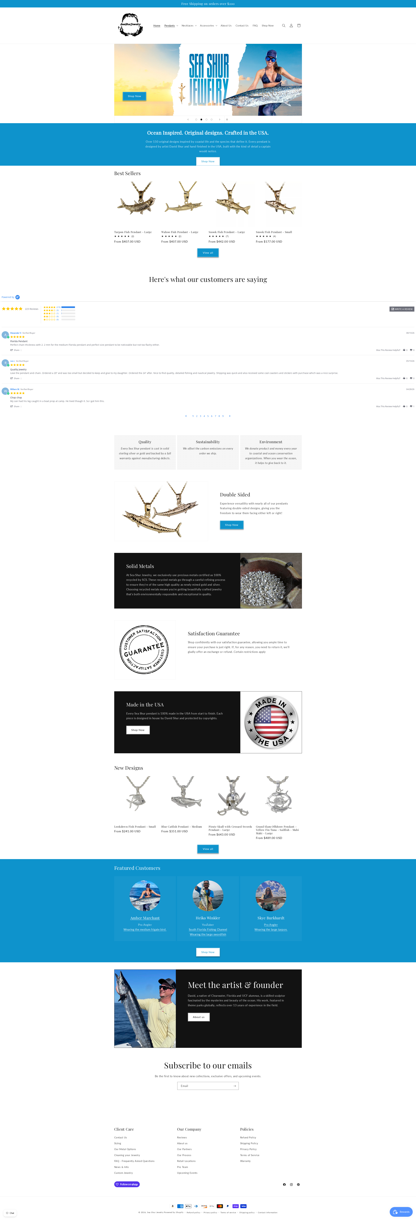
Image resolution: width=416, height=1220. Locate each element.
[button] (171, 25)
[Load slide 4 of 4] (211, 119)
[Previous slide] (188, 119)
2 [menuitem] (196, 416)
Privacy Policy (248, 1149)
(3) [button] (57, 310)
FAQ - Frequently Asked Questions (134, 1160)
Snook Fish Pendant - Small (274, 232)
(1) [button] (57, 313)
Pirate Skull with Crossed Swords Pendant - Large (230, 828)
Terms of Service (250, 1155)
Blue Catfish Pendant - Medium (181, 826)
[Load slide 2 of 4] (201, 119)
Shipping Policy (249, 1143)
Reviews (182, 1137)
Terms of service (228, 1212)
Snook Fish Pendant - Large (227, 232)
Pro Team (182, 1166)
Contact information (268, 1212)
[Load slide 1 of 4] (196, 119)
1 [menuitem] (193, 416)
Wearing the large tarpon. (270, 929)
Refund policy (193, 1212)
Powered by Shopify (173, 1212)
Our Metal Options (125, 1149)
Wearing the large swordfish (208, 934)
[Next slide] (219, 119)
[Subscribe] (235, 1086)
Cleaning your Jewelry (127, 1155)
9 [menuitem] (223, 416)
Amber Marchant (145, 917)
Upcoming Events (187, 1172)
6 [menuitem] (211, 416)
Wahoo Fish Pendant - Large (179, 232)
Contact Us (120, 1137)
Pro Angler (271, 924)
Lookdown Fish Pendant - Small (135, 826)
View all (208, 252)
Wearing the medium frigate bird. (145, 929)
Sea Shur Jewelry (155, 1212)
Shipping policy (246, 1212)
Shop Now (208, 161)
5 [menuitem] (208, 416)
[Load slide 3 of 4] (206, 119)
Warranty (245, 1160)
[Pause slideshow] (228, 119)
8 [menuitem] (219, 416)
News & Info (121, 1166)
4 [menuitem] (204, 416)
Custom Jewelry (123, 1172)
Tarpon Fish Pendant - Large (133, 232)
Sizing (117, 1143)
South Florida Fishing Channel (208, 929)
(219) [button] (58, 307)
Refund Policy (248, 1137)
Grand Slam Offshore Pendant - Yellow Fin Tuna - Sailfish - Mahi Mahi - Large (277, 830)
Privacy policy (210, 1212)
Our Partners (184, 1149)
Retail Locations (186, 1160)
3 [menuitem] (200, 416)
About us (199, 1016)
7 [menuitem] (215, 416)
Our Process (184, 1155)
